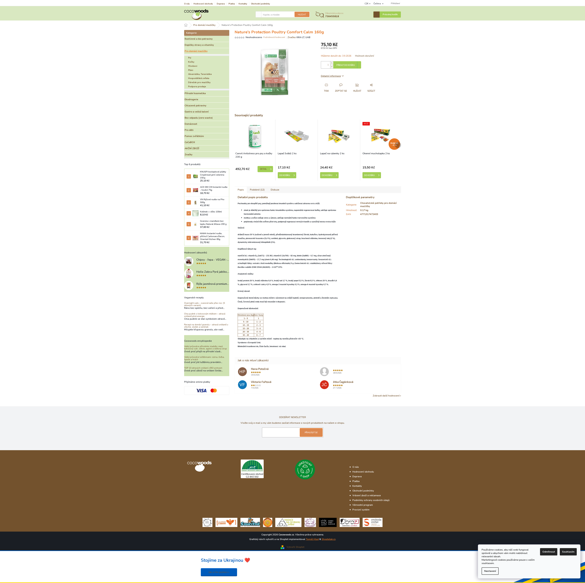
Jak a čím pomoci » (218, 572)
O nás (187, 3)
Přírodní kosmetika (195, 93)
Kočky (191, 61)
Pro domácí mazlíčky (196, 51)
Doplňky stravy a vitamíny (199, 45)
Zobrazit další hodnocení (386, 395)
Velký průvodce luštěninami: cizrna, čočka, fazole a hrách (204, 358)
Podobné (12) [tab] (257, 189)
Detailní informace (331, 76)
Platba (231, 3)
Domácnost (191, 123)
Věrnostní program (362, 504)
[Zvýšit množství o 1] (331, 63)
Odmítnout (548, 551)
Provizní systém (361, 509)
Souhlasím (568, 551)
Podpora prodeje (197, 86)
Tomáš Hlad (312, 539)
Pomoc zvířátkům (194, 136)
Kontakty (243, 3)
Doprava (221, 3)
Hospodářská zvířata (198, 78)
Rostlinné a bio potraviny (199, 38)
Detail (263, 169)
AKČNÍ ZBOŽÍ (192, 148)
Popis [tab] (241, 189)
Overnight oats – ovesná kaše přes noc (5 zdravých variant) (204, 304)
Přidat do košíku (345, 65)
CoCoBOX (190, 142)
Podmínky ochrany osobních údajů (371, 500)
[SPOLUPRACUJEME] (226, 522)
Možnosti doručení (364, 55)
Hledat (302, 14)
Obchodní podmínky (260, 3)
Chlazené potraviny (195, 105)
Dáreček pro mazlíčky (199, 82)
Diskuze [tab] (275, 189)
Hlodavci (192, 66)
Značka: (299, 37)
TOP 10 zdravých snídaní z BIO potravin (203, 368)
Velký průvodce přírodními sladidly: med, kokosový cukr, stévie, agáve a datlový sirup (205, 347)
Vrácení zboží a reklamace (366, 495)
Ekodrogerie (191, 99)
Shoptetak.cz (328, 539)
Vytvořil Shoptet (295, 546)
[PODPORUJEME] (207, 522)
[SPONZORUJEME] (267, 522)
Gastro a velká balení (197, 111)
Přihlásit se (311, 432)
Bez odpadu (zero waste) (199, 117)
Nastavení (490, 571)
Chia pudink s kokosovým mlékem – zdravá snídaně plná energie (204, 315)
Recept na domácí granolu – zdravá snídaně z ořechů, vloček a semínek (206, 325)
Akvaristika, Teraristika (200, 74)
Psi (189, 57)
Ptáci (190, 70)
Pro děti (189, 130)
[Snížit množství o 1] (331, 66)
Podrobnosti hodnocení (274, 37)
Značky (188, 154)
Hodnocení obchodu (203, 3)
